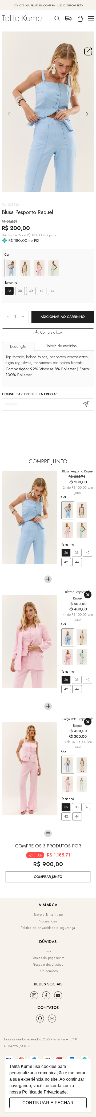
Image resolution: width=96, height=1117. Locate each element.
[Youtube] (58, 995)
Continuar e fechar (48, 1102)
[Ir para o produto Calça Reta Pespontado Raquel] (29, 768)
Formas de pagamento (48, 957)
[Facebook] (46, 995)
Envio (48, 951)
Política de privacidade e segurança (48, 927)
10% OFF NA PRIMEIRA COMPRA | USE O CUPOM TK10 (48, 5)
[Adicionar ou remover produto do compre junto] (87, 594)
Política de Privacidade (44, 1092)
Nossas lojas (48, 921)
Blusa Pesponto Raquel (77, 471)
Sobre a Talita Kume (48, 914)
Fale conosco (48, 970)
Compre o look (51, 332)
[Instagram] (34, 995)
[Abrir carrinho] (80, 18)
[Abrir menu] (91, 18)
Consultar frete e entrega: (29, 394)
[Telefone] (40, 1019)
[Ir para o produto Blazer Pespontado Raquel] (29, 641)
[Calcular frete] (85, 404)
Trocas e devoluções (48, 964)
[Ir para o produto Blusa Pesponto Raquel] (29, 517)
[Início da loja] (22, 18)
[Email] (52, 1019)
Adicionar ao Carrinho (63, 316)
